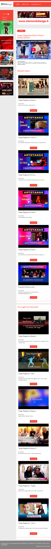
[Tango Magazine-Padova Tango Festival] (33, 86)
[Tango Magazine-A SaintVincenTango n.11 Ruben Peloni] (33, 236)
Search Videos (4, 18)
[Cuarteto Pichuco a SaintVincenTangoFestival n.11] (33, 273)
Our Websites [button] (35, 4)
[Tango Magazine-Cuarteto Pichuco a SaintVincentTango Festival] (33, 124)
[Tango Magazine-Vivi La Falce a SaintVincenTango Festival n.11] (33, 161)
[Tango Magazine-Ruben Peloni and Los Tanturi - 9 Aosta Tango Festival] (33, 435)
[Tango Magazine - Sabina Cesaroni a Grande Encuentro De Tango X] (33, 360)
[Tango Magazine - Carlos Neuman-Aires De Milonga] (33, 509)
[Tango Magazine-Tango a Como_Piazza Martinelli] (33, 397)
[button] (33, 86)
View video (33, 110)
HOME (18, 4)
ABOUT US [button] (25, 4)
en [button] (42, 8)
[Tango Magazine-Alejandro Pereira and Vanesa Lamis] (33, 322)
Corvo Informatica (46, 546)
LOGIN (48, 8)
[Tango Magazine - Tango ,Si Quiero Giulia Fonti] (33, 472)
